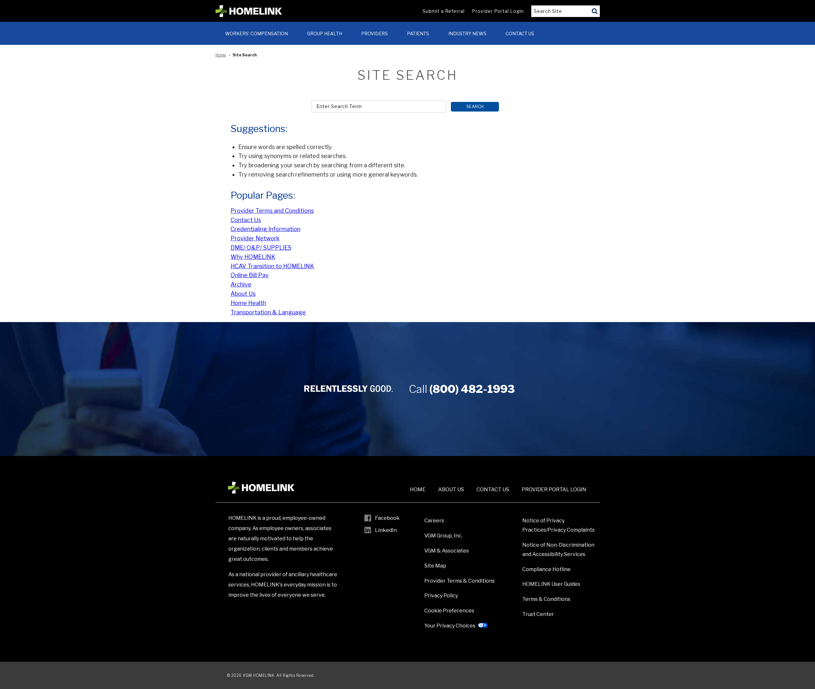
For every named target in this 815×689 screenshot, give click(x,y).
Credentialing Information (265, 229)
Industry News (467, 33)
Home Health (248, 303)
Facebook (387, 518)
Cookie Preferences (449, 611)
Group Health (324, 33)
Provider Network (255, 238)
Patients (418, 33)
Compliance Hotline (546, 569)
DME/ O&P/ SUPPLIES (261, 247)
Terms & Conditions (546, 599)
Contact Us (520, 33)
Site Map (435, 566)
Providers (374, 33)
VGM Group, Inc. (443, 536)
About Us (243, 293)
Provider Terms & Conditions (459, 581)
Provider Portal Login (498, 11)
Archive (241, 284)
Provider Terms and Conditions (272, 210)
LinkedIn (386, 530)
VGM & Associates (446, 551)
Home (221, 55)
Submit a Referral (444, 11)
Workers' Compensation (256, 33)
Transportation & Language (268, 312)
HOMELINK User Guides (551, 584)
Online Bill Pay (250, 275)
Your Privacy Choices (450, 626)
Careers (434, 521)
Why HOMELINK (253, 256)
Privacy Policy (441, 596)
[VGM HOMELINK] (249, 11)
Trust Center (538, 614)
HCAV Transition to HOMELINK (272, 266)
